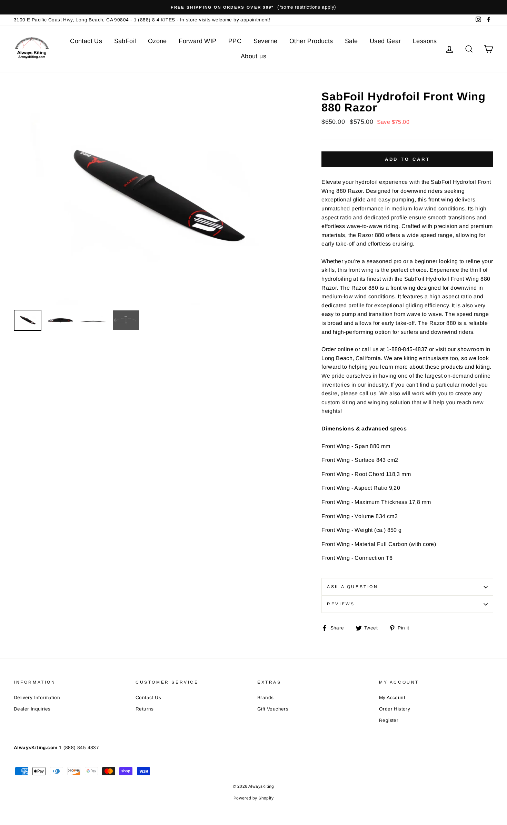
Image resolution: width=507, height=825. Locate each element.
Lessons (425, 41)
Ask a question (352, 586)
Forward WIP (197, 41)
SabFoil (125, 41)
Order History (394, 709)
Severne (266, 41)
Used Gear (385, 41)
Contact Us (86, 41)
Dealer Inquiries (32, 709)
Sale (351, 41)
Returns (145, 709)
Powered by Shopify (253, 798)
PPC (234, 41)
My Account (392, 697)
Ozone (157, 41)
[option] (253, 7)
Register (388, 720)
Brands (265, 697)
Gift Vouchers (272, 709)
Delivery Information (37, 697)
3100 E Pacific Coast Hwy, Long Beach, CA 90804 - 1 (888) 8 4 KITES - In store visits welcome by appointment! (142, 19)
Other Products (311, 41)
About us (253, 56)
